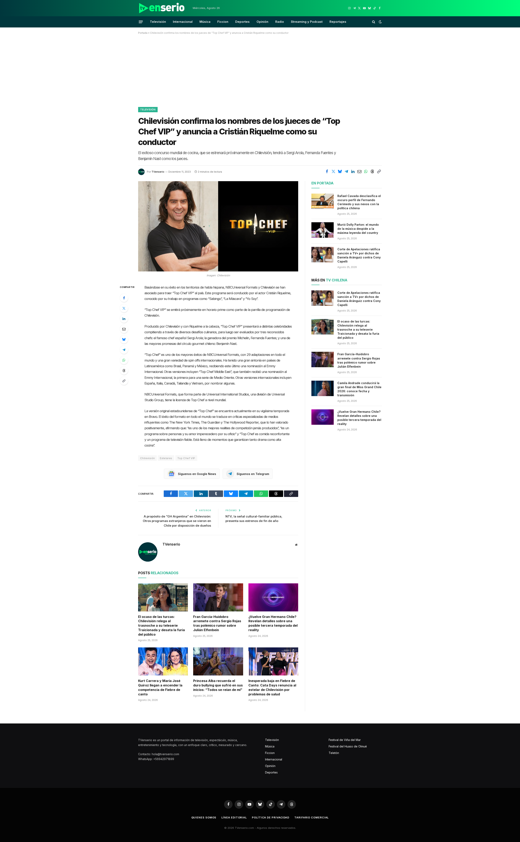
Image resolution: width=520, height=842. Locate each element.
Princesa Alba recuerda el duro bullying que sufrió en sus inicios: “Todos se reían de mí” (218, 685)
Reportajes (337, 22)
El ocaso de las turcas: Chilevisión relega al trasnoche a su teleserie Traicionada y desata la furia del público (161, 625)
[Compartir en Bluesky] (340, 171)
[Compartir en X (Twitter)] (333, 171)
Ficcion (222, 22)
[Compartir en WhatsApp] (366, 171)
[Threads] (124, 370)
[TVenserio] (162, 8)
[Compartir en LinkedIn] (353, 171)
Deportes (242, 22)
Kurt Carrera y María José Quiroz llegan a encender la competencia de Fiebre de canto (160, 687)
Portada (142, 32)
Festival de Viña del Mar (345, 740)
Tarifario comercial (311, 817)
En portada (322, 183)
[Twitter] (124, 308)
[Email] (124, 329)
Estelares (166, 458)
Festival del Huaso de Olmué (348, 746)
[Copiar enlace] (379, 171)
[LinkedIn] (124, 319)
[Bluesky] (124, 339)
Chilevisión (147, 458)
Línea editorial (234, 817)
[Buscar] (373, 21)
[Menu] (141, 21)
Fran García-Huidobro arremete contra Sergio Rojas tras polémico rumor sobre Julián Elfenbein (217, 623)
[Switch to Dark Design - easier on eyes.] (380, 21)
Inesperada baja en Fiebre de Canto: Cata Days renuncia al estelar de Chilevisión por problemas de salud (272, 687)
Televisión (158, 22)
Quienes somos (204, 817)
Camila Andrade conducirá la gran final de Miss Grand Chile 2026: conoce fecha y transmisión (359, 389)
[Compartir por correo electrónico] (359, 171)
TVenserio (158, 171)
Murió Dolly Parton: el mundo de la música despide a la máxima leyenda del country (358, 228)
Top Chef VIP (186, 458)
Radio (279, 22)
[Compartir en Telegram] (346, 171)
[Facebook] (124, 298)
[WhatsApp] (124, 360)
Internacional (183, 22)
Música (204, 22)
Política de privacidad (270, 817)
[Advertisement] (260, 69)
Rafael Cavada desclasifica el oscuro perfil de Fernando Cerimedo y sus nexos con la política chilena (359, 202)
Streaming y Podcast (307, 22)
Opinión (262, 22)
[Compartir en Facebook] (327, 171)
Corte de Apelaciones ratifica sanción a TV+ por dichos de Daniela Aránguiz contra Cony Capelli (359, 255)
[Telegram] (124, 350)
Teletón (334, 753)
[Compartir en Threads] (372, 171)
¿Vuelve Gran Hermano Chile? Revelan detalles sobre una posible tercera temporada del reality (273, 623)
